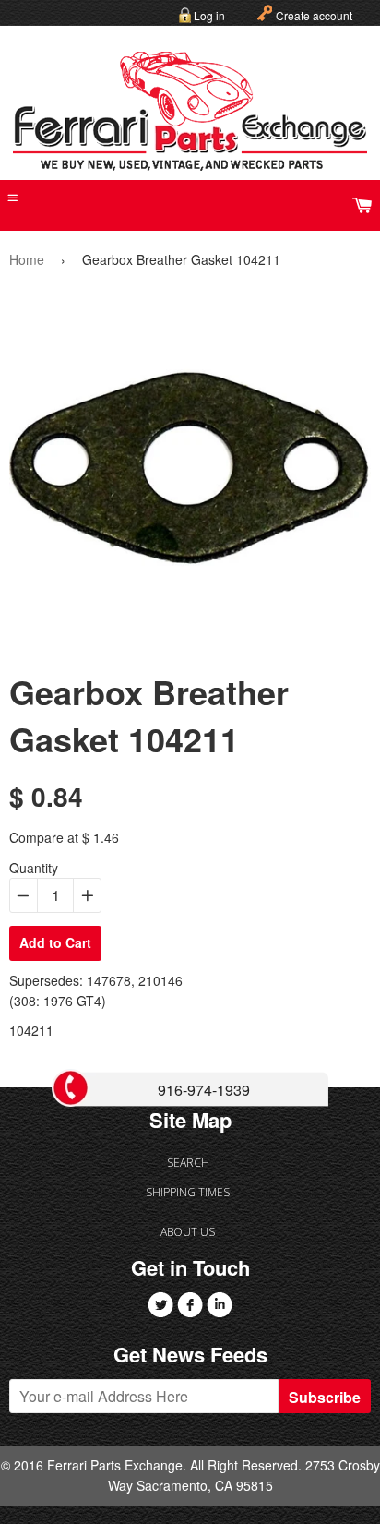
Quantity (33, 867)
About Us (187, 1232)
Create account (314, 15)
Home (26, 259)
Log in (209, 15)
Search (188, 1162)
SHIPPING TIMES (188, 1192)
